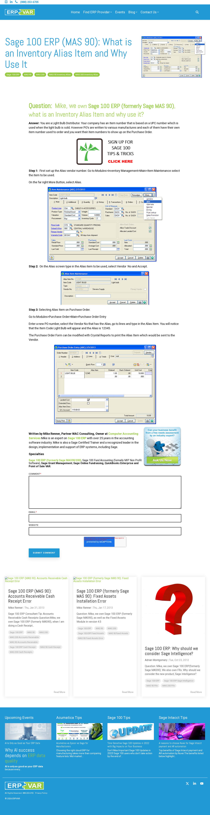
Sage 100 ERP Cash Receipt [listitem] (23, 647)
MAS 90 (27, 74)
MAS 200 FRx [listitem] (168, 685)
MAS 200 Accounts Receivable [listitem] (24, 637)
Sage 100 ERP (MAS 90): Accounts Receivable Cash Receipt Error (31, 596)
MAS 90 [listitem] (31, 632)
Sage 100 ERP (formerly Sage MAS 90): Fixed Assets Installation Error (103, 596)
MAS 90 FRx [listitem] (152, 685)
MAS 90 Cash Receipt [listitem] (50, 647)
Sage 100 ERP (13, 74)
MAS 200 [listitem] (43, 632)
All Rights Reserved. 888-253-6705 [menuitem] (19, 793)
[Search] (197, 12)
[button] (187, 784)
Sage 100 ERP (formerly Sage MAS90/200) (55, 460)
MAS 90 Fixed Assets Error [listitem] (90, 638)
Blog (131, 12)
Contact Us (149, 12)
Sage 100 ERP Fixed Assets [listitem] (91, 633)
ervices (36, 438)
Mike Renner (15, 607)
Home (75, 12)
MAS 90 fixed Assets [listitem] (118, 633)
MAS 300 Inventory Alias (86, 74)
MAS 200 (40, 74)
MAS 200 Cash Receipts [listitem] (21, 652)
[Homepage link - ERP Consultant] (24, 787)
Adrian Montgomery (156, 660)
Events (120, 12)
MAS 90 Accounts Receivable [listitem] (24, 642)
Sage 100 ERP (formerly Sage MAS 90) (131, 106)
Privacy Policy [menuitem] (41, 793)
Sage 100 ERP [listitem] (16, 632)
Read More (59, 692)
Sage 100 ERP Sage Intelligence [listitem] (178, 680)
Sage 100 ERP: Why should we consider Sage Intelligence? (171, 651)
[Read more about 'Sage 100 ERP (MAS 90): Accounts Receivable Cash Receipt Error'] (36, 580)
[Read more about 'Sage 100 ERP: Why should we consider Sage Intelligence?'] (173, 608)
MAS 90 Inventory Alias (60, 74)
